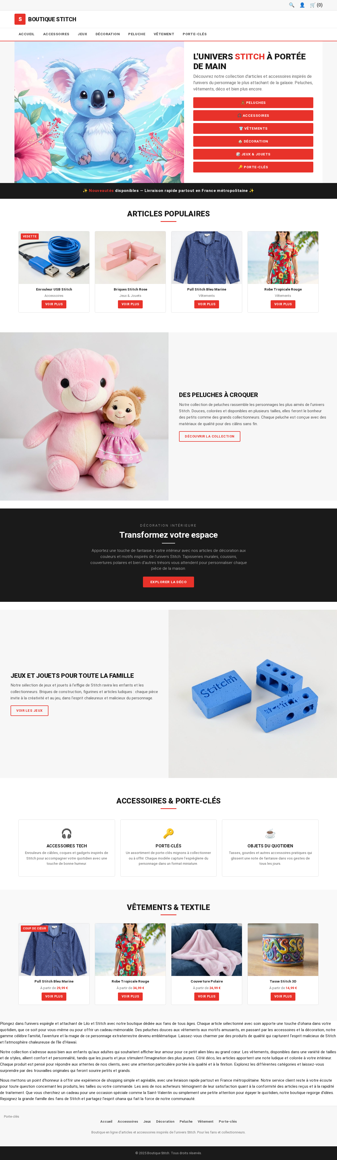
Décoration (108, 34)
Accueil (27, 34)
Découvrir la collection (210, 436)
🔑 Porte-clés (253, 167)
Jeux (82, 34)
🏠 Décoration (253, 141)
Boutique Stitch (52, 19)
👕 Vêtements (253, 128)
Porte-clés (195, 34)
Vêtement (164, 34)
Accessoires (56, 34)
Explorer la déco (168, 582)
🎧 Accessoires (253, 115)
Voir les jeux (29, 711)
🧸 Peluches (253, 102)
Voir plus (54, 304)
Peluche (136, 34)
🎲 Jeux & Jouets (253, 154)
